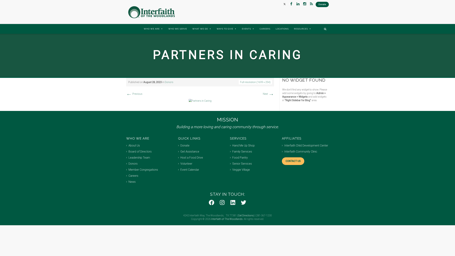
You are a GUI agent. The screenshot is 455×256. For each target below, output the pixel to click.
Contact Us (293, 161)
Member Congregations (143, 169)
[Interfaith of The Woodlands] (151, 12)
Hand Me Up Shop (243, 145)
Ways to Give (225, 29)
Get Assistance (189, 151)
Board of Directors (140, 151)
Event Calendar (189, 169)
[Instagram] (304, 4)
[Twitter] (284, 4)
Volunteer (186, 163)
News (132, 181)
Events (246, 29)
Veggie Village (241, 169)
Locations (282, 29)
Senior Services (242, 163)
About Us (134, 145)
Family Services (242, 151)
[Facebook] (291, 4)
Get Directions (246, 215)
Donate (184, 145)
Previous (134, 93)
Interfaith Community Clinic (300, 151)
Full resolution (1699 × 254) (255, 82)
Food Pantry (240, 157)
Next (268, 93)
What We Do (200, 29)
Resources (301, 29)
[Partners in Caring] (200, 100)
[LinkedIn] (298, 4)
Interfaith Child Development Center (306, 145)
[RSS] (311, 4)
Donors (169, 82)
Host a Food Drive (191, 157)
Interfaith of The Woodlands (227, 219)
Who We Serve (177, 29)
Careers (265, 29)
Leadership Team (139, 157)
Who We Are (152, 29)
